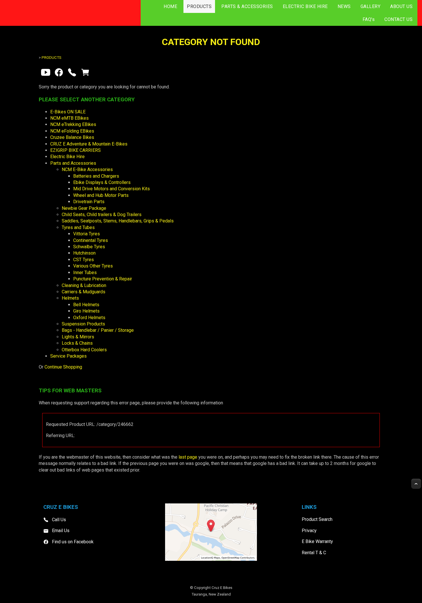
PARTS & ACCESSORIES (247, 6)
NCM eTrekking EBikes (73, 124)
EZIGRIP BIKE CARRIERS (75, 150)
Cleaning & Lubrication (84, 285)
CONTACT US (398, 19)
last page (188, 457)
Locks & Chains (77, 343)
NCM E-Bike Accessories (87, 169)
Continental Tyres (90, 240)
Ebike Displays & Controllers (102, 182)
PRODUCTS (199, 6)
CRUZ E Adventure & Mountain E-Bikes (88, 144)
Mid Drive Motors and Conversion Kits (111, 188)
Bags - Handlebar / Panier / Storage (98, 330)
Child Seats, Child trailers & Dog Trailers (102, 214)
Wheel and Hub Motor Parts (101, 195)
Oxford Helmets (89, 317)
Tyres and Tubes (78, 227)
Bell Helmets (86, 304)
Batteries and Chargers (96, 176)
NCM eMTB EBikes (69, 118)
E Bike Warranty (317, 541)
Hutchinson (84, 253)
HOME (170, 6)
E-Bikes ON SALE (68, 112)
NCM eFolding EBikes (72, 131)
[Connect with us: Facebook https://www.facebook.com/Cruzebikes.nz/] (59, 73)
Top (416, 484)
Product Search (317, 519)
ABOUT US (401, 6)
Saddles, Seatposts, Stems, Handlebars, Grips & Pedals (118, 221)
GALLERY (371, 6)
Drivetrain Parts (88, 201)
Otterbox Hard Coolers (84, 349)
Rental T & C (314, 552)
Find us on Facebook (73, 541)
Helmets (70, 298)
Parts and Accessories (73, 163)
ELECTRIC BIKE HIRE (305, 6)
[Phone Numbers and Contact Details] (72, 73)
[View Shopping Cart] (85, 73)
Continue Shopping (63, 367)
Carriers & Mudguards (83, 291)
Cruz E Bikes (222, 587)
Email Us (60, 530)
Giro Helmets (86, 311)
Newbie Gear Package (84, 208)
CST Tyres (83, 259)
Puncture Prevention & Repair (102, 279)
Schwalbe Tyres (89, 246)
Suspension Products (83, 324)
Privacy (309, 530)
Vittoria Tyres (86, 233)
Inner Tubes (85, 272)
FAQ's (369, 19)
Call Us (59, 519)
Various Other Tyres (93, 266)
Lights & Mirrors (78, 337)
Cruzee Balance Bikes (72, 137)
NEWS (344, 6)
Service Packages (68, 356)
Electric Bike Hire (67, 156)
